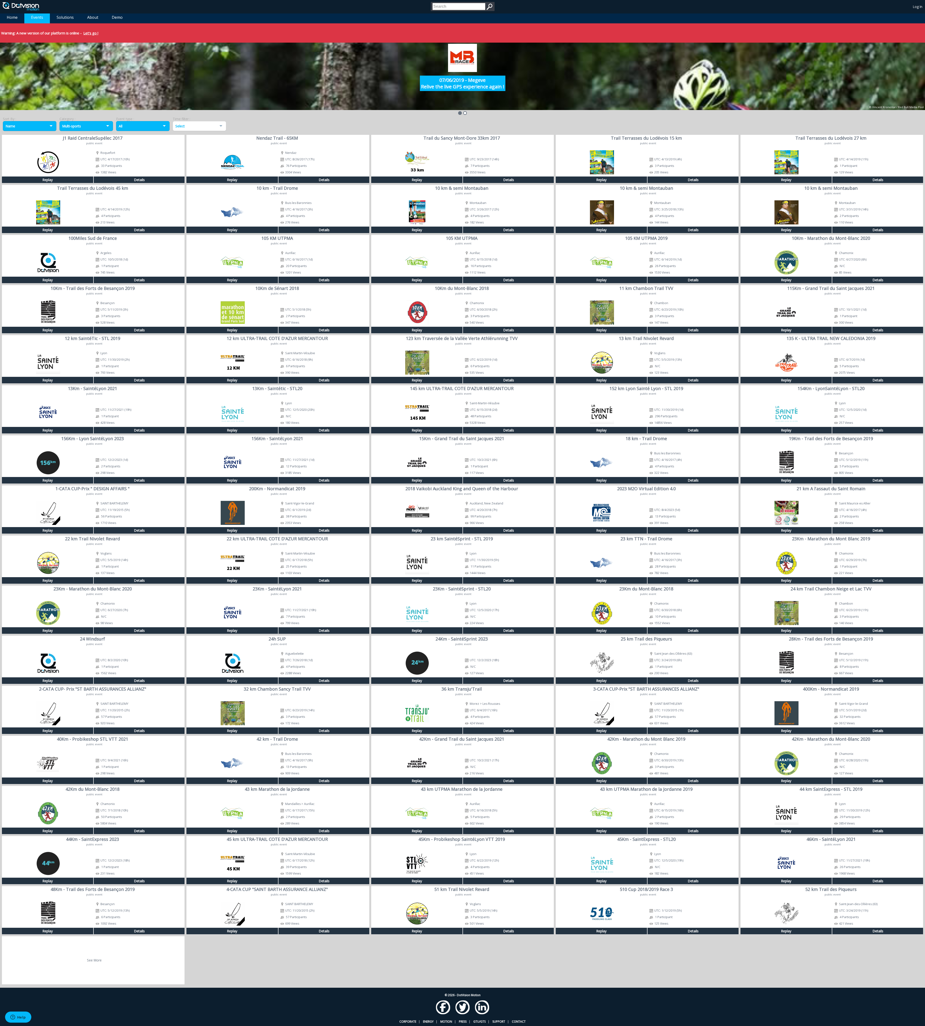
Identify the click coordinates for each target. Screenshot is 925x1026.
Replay (47, 179)
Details (139, 179)
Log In (917, 6)
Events (37, 17)
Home (12, 17)
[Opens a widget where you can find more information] (18, 1018)
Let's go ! (90, 33)
